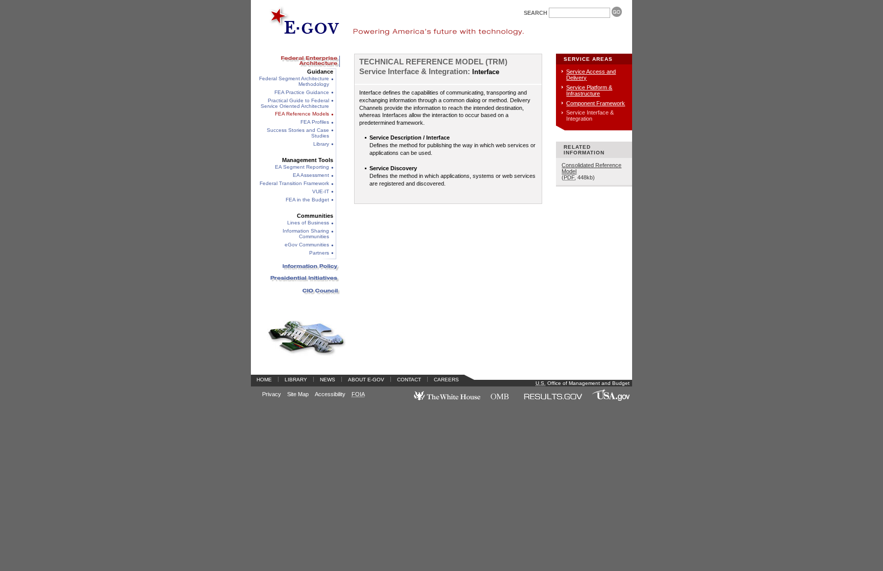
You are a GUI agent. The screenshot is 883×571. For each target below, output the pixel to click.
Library (321, 144)
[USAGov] (611, 402)
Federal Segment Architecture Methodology (294, 81)
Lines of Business (308, 222)
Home (264, 379)
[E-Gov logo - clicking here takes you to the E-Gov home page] (298, 24)
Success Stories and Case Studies (298, 133)
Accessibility (330, 394)
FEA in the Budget (307, 199)
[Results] (552, 402)
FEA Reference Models (302, 114)
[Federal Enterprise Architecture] (298, 60)
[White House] (447, 402)
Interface (485, 72)
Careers (446, 379)
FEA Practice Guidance (301, 92)
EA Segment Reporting (302, 167)
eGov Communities (307, 244)
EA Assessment (311, 175)
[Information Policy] (298, 267)
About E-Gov (366, 379)
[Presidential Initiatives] (298, 278)
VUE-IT (320, 191)
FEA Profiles (314, 122)
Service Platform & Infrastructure (589, 90)
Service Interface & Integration (590, 115)
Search (535, 13)
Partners (319, 253)
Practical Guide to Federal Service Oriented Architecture (295, 103)
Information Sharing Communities (306, 233)
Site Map (298, 394)
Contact (409, 379)
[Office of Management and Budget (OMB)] (500, 402)
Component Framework (595, 103)
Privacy (271, 394)
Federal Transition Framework (294, 183)
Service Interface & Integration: (414, 71)
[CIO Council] (298, 291)
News (327, 379)
